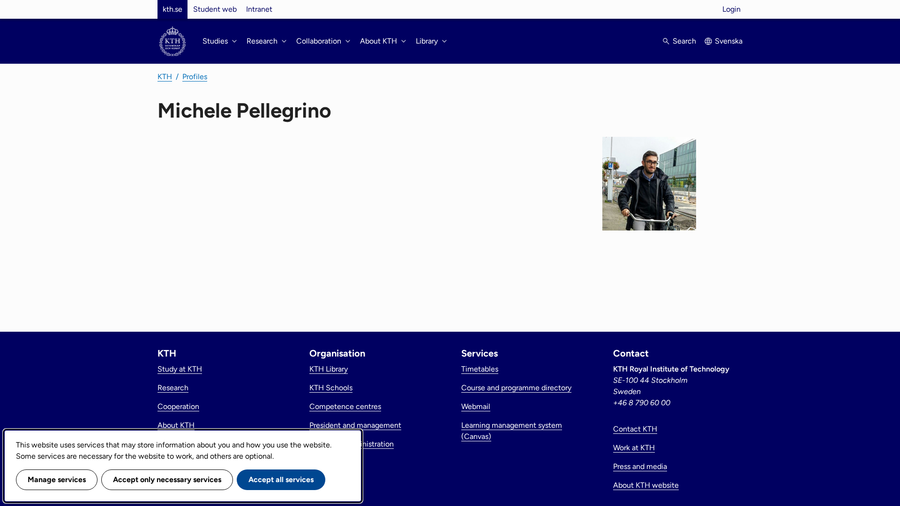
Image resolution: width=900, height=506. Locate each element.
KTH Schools (330, 387)
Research (173, 387)
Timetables (479, 369)
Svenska (728, 41)
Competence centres (345, 406)
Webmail (475, 406)
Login (731, 9)
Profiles (194, 76)
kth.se (172, 9)
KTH (165, 76)
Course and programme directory (516, 387)
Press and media (640, 466)
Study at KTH (180, 369)
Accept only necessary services (167, 479)
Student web (215, 9)
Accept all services (281, 479)
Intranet (259, 9)
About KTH (176, 425)
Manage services (57, 479)
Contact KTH (635, 428)
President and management (355, 425)
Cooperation (178, 406)
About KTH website (646, 485)
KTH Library (328, 369)
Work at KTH (634, 447)
